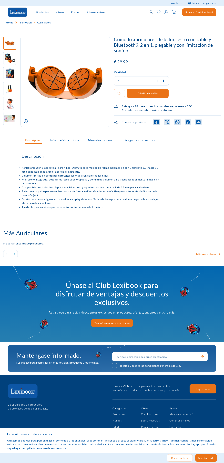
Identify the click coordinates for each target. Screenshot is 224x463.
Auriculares (44, 22)
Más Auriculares (206, 254)
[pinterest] (188, 122)
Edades (75, 12)
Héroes (59, 12)
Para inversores (150, 426)
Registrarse (209, 3)
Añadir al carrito (148, 93)
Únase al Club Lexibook (199, 12)
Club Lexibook (149, 414)
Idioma (195, 3)
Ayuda (174, 3)
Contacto (175, 426)
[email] (198, 122)
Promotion (25, 22)
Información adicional (65, 140)
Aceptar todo (206, 457)
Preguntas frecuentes (139, 140)
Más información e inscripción (112, 323)
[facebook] (156, 122)
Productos (42, 12)
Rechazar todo (180, 457)
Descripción (33, 140)
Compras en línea (179, 420)
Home (9, 22)
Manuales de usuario (102, 140)
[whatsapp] (177, 122)
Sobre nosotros (95, 12)
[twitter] (167, 122)
